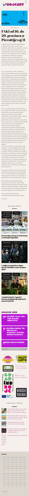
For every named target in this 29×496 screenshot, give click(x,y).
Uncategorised (6, 216)
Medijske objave (6, 274)
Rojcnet (4, 491)
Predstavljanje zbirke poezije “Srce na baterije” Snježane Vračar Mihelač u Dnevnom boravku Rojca (17, 417)
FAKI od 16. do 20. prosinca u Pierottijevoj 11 (13, 35)
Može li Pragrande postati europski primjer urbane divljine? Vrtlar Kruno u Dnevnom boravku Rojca (17, 410)
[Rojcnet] (14, 4)
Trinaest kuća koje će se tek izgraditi (17, 435)
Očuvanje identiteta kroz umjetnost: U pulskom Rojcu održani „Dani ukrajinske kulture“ (17, 430)
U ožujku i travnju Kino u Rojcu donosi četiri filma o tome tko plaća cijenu (13, 267)
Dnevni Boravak (6, 212)
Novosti (16, 212)
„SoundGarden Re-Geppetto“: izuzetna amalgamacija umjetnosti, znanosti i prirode (13, 299)
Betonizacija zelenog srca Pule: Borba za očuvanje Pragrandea (14, 237)
